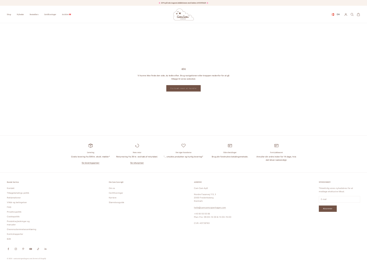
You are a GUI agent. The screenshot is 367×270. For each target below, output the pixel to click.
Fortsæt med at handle (183, 88)
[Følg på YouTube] (30, 249)
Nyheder (20, 14)
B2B (9, 239)
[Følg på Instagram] (15, 249)
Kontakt (10, 188)
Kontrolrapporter (15, 234)
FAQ (9, 207)
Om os (112, 188)
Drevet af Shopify (39, 258)
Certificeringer (50, 14)
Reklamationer (14, 197)
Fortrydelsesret (276, 152)
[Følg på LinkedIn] (45, 249)
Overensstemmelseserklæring (21, 229)
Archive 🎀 (66, 14)
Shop (9, 14)
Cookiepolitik (13, 216)
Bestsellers (34, 14)
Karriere (113, 197)
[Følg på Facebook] (8, 249)
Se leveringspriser (90, 163)
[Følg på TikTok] (38, 249)
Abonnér (328, 209)
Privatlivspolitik (14, 212)
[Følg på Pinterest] (23, 249)
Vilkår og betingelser (17, 202)
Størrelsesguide (116, 202)
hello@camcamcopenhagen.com (210, 207)
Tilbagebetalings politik (18, 193)
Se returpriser (137, 163)
